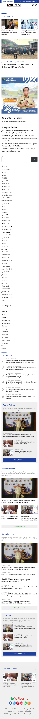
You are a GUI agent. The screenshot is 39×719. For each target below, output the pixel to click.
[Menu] (3, 5)
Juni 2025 (4, 209)
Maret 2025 (5, 218)
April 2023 (5, 283)
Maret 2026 (5, 184)
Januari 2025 (6, 223)
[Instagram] (21, 703)
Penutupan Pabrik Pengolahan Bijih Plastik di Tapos (9, 32)
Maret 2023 (5, 286)
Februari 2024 (6, 255)
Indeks (6, 709)
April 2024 (5, 249)
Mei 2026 (5, 178)
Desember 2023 (7, 260)
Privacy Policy (23, 709)
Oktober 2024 (6, 232)
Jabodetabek (6, 62)
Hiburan (4, 317)
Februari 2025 (6, 221)
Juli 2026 (4, 172)
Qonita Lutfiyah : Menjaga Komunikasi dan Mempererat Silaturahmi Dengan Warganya (16, 602)
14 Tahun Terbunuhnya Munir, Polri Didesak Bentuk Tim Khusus (20, 390)
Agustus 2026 (6, 169)
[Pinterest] (18, 703)
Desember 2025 (7, 192)
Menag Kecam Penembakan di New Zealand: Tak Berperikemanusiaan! (21, 369)
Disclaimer (11, 711)
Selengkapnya (19, 460)
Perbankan (5, 337)
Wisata (4, 349)
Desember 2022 (7, 294)
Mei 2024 (5, 246)
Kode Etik (13, 709)
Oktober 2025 (6, 198)
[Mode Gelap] (33, 5)
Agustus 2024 (6, 238)
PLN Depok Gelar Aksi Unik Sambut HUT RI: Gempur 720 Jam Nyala (18, 65)
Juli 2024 (4, 240)
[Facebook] (10, 703)
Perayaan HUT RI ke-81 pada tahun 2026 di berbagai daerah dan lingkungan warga (19, 595)
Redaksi (32, 709)
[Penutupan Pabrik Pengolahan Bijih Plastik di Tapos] (10, 24)
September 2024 (7, 235)
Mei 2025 (5, 212)
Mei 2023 (5, 280)
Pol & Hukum (6, 340)
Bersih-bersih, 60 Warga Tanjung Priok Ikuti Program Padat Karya (20, 376)
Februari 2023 (6, 289)
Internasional (6, 320)
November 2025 (7, 195)
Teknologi (5, 343)
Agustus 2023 (6, 272)
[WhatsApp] (25, 703)
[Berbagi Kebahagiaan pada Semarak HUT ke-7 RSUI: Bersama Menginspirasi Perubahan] (29, 24)
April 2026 (5, 181)
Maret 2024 (5, 252)
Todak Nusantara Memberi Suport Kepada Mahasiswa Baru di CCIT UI (23, 452)
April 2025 (5, 215)
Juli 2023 (4, 275)
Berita (3, 309)
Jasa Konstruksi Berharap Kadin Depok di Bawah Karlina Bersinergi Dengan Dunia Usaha (18, 435)
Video (3, 346)
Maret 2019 (5, 300)
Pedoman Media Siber (24, 711)
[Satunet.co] (13, 5)
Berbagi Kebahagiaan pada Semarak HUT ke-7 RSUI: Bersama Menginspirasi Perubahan (29, 32)
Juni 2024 (4, 243)
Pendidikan (5, 334)
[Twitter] (14, 703)
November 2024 (7, 229)
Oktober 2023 (6, 266)
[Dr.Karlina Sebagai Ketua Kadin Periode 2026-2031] (8, 443)
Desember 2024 (7, 226)
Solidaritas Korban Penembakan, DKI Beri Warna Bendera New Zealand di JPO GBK (20, 361)
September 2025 (7, 201)
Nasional (4, 326)
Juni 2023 (4, 277)
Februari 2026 (6, 186)
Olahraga (13, 62)
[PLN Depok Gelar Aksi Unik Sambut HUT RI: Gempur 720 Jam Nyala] (20, 49)
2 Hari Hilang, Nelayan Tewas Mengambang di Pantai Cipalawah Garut (21, 383)
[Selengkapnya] (35, 669)
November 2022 (7, 297)
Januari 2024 (6, 257)
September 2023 (7, 269)
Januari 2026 (6, 189)
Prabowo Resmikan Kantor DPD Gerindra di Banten (20, 397)
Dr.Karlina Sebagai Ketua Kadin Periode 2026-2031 (18, 136)
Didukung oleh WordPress (13, 714)
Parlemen (5, 332)
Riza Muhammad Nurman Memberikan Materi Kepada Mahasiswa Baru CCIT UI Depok (20, 588)
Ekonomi (4, 312)
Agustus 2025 (6, 204)
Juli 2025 (4, 206)
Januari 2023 (6, 292)
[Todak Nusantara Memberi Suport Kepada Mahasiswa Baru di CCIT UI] (8, 452)
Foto (3, 315)
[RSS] (29, 703)
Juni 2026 (4, 175)
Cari (3, 156)
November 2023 (7, 263)
